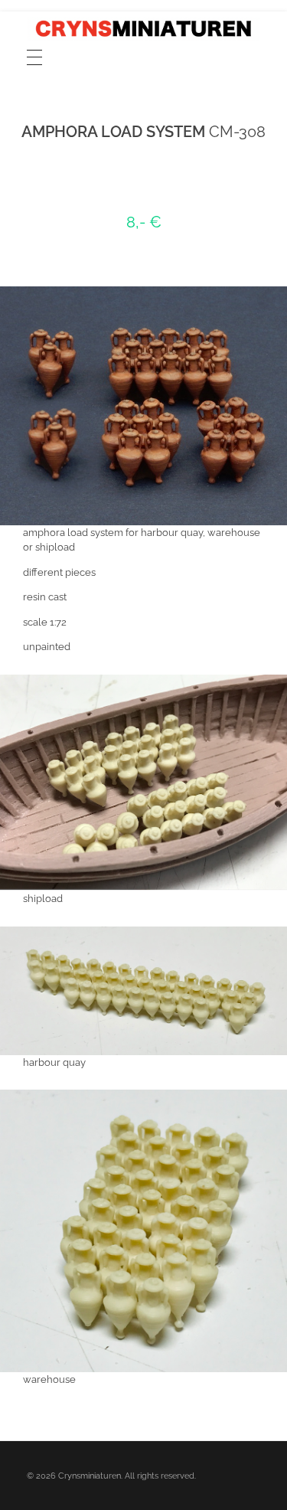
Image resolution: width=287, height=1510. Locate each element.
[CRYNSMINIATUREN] (143, 28)
